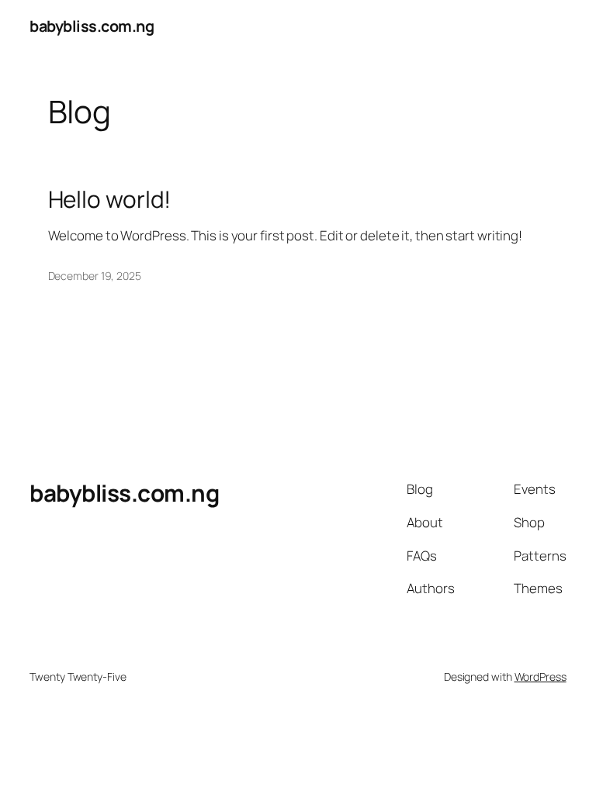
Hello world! (110, 199)
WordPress (541, 676)
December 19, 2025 (94, 275)
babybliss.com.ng (91, 26)
